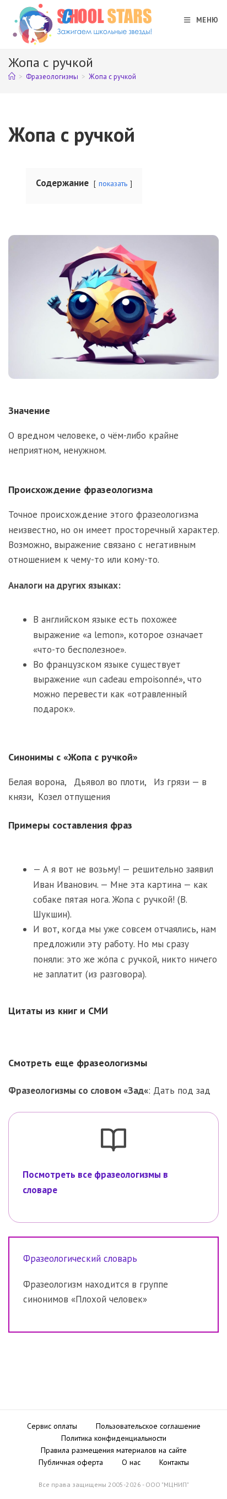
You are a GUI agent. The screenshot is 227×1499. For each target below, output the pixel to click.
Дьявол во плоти (109, 782)
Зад (136, 1090)
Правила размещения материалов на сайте (114, 1450)
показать (113, 183)
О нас (131, 1462)
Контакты (174, 1462)
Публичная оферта (71, 1462)
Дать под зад (181, 1090)
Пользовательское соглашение (148, 1426)
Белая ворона (36, 782)
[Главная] (11, 76)
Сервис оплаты (52, 1426)
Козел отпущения (74, 797)
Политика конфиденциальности (113, 1438)
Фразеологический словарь (80, 1258)
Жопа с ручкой (112, 76)
